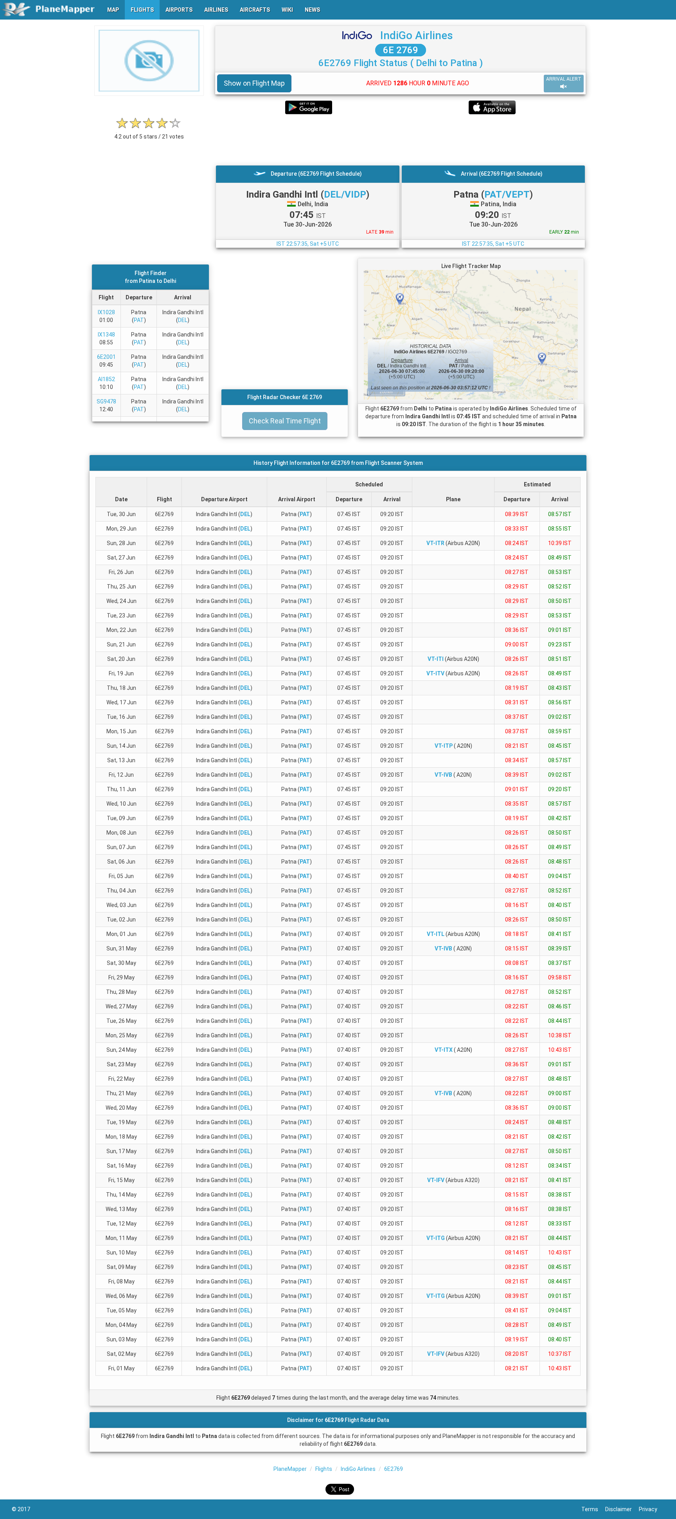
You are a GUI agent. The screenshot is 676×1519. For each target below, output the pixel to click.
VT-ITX (444, 1050)
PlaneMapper (290, 1469)
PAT (139, 320)
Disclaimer (622, 1509)
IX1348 (106, 334)
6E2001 (106, 357)
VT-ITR (435, 543)
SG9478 (106, 401)
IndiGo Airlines (416, 35)
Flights (323, 1469)
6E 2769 (400, 50)
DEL (182, 320)
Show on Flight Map (254, 83)
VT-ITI (436, 659)
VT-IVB (443, 775)
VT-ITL (435, 934)
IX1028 (106, 312)
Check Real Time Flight (285, 421)
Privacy (651, 1509)
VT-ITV (435, 673)
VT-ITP (444, 746)
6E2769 (393, 1469)
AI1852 (106, 379)
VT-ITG (435, 1238)
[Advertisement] (400, 139)
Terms (593, 1509)
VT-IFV (435, 1180)
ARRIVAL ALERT (563, 79)
